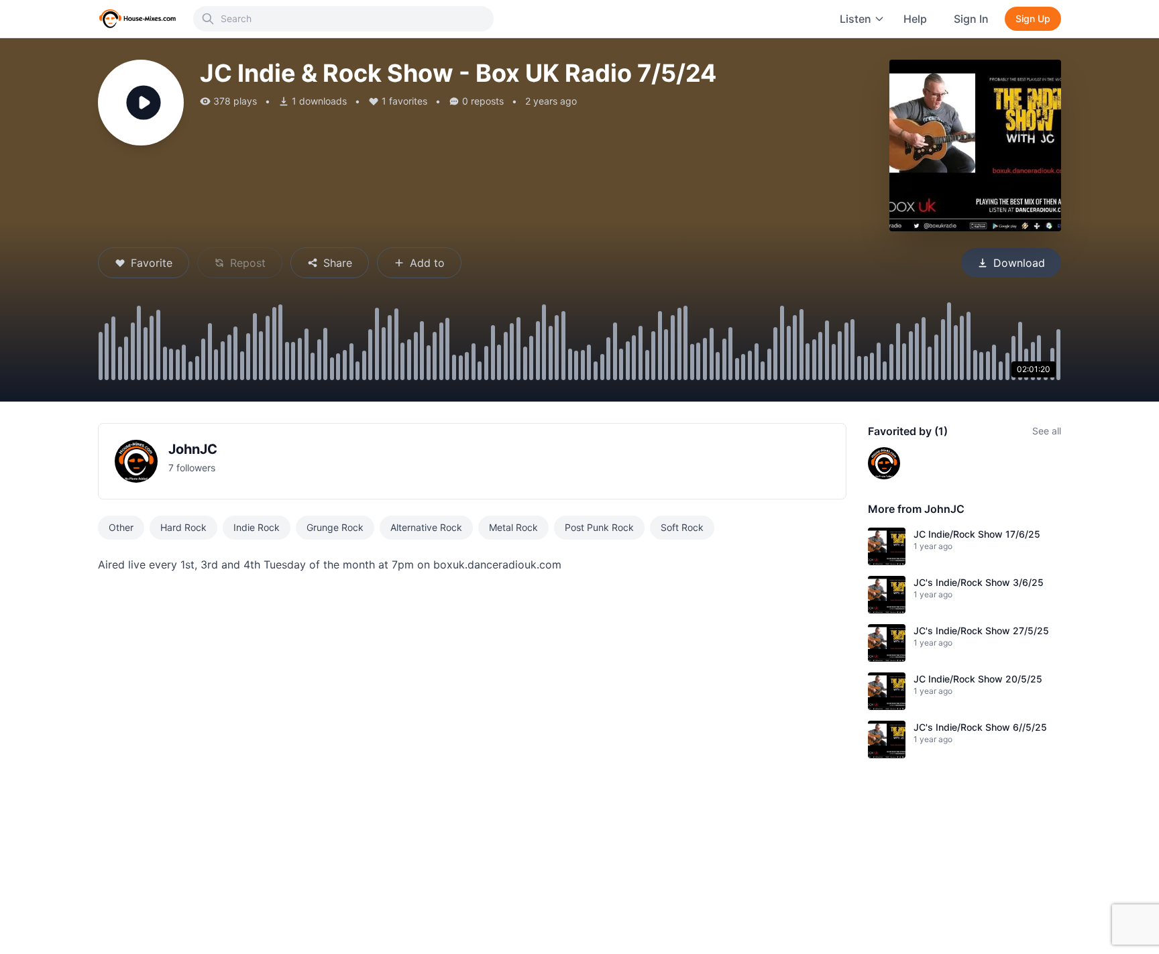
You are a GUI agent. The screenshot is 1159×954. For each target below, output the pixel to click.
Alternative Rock (426, 527)
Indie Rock (256, 527)
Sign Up (1032, 18)
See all (1046, 430)
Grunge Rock (335, 527)
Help (915, 18)
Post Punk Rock (599, 527)
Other (121, 527)
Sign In (971, 18)
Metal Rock (513, 527)
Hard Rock (183, 527)
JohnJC (192, 449)
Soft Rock (682, 527)
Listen (855, 18)
